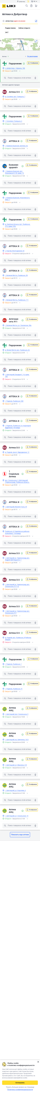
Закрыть (38, 1062)
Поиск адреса (3, 21)
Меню (4, 6)
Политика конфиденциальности (20, 1090)
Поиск (26, 6)
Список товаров (31, 6)
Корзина (36, 6)
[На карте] (36, 41)
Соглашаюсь (20, 1083)
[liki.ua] (11, 6)
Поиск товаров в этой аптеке (19, 78)
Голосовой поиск (35, 78)
